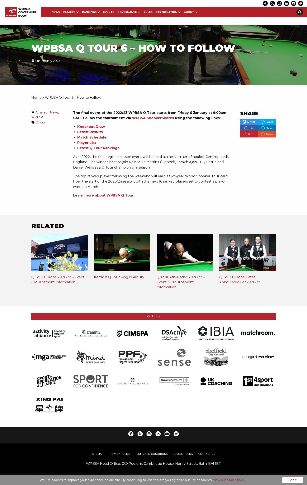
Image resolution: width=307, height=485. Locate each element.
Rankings (89, 12)
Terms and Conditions (151, 453)
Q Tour (40, 122)
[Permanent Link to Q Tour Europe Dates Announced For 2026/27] (247, 254)
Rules (147, 12)
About (189, 12)
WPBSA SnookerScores (153, 118)
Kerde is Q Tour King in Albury (119, 277)
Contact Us (206, 453)
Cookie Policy (183, 453)
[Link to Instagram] (279, 3)
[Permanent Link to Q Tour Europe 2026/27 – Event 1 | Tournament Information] (59, 254)
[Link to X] (272, 3)
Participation (166, 12)
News (56, 12)
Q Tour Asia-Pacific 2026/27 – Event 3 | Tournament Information (181, 282)
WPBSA (37, 117)
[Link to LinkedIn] (286, 3)
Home (36, 98)
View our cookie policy (229, 480)
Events (108, 12)
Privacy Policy (119, 453)
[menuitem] (56, 12)
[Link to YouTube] (294, 3)
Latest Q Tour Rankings (98, 148)
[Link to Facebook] (265, 3)
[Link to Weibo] (301, 3)
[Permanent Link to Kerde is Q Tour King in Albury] (122, 254)
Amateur (42, 112)
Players (69, 12)
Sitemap (98, 453)
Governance (127, 12)
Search (300, 12)
